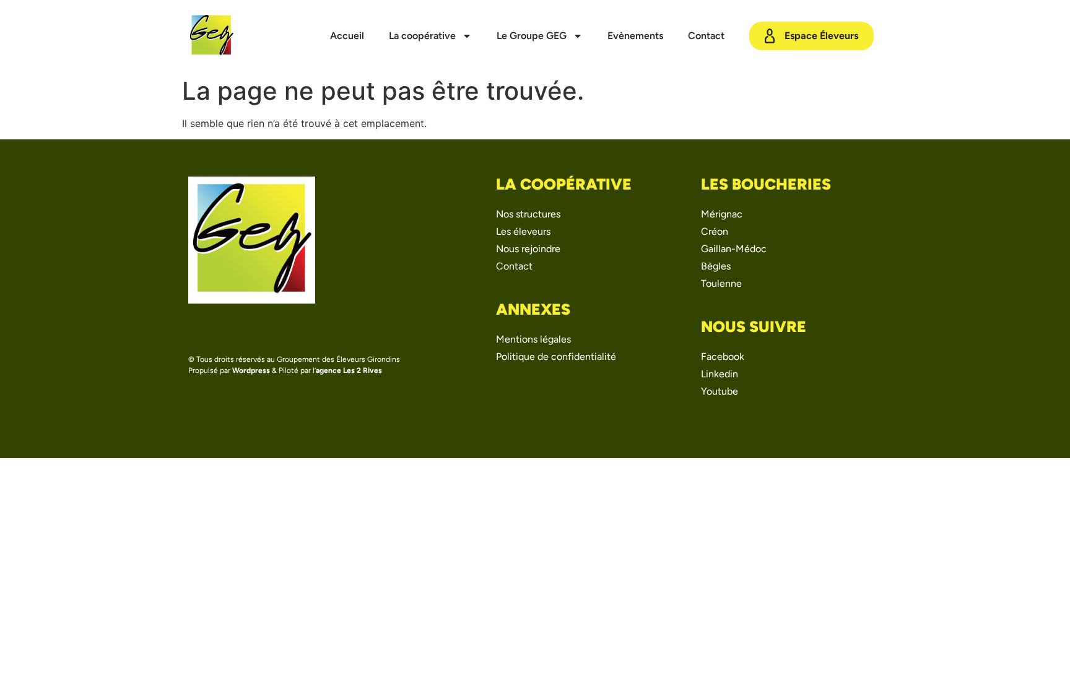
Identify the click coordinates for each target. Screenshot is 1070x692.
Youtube (719, 391)
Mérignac (721, 214)
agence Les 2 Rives (349, 370)
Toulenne (721, 283)
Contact (706, 36)
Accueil (347, 36)
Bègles (716, 266)
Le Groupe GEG (532, 36)
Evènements (635, 36)
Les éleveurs (523, 231)
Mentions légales (533, 339)
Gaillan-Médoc (734, 249)
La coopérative (422, 36)
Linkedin (719, 374)
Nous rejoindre (528, 249)
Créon (714, 231)
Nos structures (528, 214)
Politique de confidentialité (556, 356)
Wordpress (251, 370)
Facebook (722, 356)
